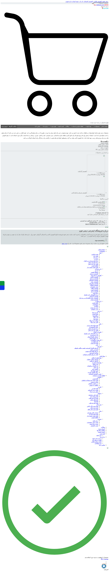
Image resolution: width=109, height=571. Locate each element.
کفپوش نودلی (94, 299)
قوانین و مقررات (97, 440)
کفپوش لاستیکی (93, 280)
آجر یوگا (96, 317)
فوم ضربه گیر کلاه (93, 409)
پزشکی (99, 393)
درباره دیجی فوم (97, 438)
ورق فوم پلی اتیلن (93, 262)
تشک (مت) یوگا (94, 320)
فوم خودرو (95, 388)
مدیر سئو (64, 243)
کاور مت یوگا (94, 322)
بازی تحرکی (98, 269)
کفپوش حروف (94, 274)
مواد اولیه (89, 126)
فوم (100, 253)
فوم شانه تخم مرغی (92, 325)
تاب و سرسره (94, 335)
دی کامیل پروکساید (92, 366)
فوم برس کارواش (93, 390)
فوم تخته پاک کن (93, 414)
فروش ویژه (4, 126)
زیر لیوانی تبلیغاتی (93, 383)
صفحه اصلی (104, 126)
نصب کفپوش (94, 425)
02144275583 (93, 222)
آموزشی (99, 346)
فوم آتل (96, 401)
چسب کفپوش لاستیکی (95, 374)
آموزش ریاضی (94, 349)
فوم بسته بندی (94, 396)
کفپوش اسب (94, 290)
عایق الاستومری (93, 327)
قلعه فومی (95, 303)
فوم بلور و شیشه (93, 395)
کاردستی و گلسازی (96, 340)
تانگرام (96, 306)
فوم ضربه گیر (94, 408)
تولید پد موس (94, 382)
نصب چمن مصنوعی (92, 422)
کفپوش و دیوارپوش (96, 275)
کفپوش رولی (94, 282)
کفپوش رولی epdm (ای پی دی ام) (88, 298)
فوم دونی (53, 126)
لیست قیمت (61, 126)
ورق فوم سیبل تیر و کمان (91, 261)
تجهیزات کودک (97, 332)
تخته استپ (95, 314)
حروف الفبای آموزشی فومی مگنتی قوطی (86, 348)
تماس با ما (37, 126)
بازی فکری (98, 301)
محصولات (97, 126)
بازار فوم (99, 435)
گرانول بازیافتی (93, 361)
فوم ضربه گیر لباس (92, 406)
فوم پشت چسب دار (92, 267)
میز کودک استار (93, 338)
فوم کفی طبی (94, 399)
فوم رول (95, 256)
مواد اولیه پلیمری (97, 362)
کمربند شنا (95, 312)
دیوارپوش (95, 293)
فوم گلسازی (94, 341)
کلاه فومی (95, 379)
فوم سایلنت (94, 254)
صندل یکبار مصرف (92, 412)
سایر (100, 411)
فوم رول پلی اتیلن (93, 264)
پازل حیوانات (94, 309)
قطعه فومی (94, 265)
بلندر (97, 345)
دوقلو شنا (95, 316)
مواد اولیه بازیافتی (96, 358)
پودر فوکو (95, 364)
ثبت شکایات (98, 443)
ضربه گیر (99, 404)
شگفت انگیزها (12, 126)
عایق (100, 324)
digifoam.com (101, 5)
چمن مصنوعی (94, 286)
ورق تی (96, 259)
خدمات (100, 419)
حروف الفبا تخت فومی (91, 351)
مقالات (67, 126)
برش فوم (95, 420)
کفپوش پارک (94, 291)
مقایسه (104, 559)
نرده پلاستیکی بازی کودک (91, 295)
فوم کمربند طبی (93, 403)
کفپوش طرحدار (93, 283)
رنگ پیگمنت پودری (93, 372)
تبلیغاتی (99, 377)
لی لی (96, 270)
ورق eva (96, 257)
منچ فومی (95, 304)
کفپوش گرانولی (93, 296)
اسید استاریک (94, 370)
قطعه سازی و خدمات (77, 126)
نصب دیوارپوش (93, 424)
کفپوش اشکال (94, 285)
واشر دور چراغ (94, 391)
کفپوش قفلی (94, 288)
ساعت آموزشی (93, 353)
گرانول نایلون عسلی (92, 359)
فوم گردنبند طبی (93, 398)
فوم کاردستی (94, 343)
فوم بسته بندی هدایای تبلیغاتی (89, 380)
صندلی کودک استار (92, 337)
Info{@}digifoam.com (91, 224)
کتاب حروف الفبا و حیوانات (90, 354)
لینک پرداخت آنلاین (96, 441)
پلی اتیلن (95, 367)
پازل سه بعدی (94, 307)
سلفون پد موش (93, 385)
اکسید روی (95, 369)
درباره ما (46, 126)
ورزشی (99, 311)
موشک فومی (94, 272)
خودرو (100, 387)
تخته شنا (95, 319)
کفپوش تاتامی (94, 277)
